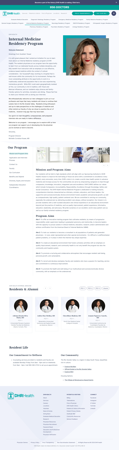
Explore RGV (69, 372)
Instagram (93, 400)
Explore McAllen (70, 367)
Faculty (11, 168)
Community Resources (73, 416)
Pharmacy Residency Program (39, 27)
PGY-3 (98, 288)
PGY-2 (90, 288)
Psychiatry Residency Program (60, 27)
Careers (45, 403)
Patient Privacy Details (73, 411)
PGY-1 (83, 288)
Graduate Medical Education (19, 19)
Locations (56, 13)
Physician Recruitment (50, 424)
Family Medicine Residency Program (97, 19)
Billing (68, 398)
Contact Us (13, 164)
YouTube (92, 406)
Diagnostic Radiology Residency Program (43, 19)
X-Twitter (93, 403)
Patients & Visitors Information (76, 408)
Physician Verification (49, 434)
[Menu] (113, 13)
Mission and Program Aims (18, 153)
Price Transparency (82, 13)
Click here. (76, 2)
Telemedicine (71, 400)
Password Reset (48, 427)
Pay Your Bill (102, 13)
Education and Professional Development (51, 431)
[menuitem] (19, 19)
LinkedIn (92, 408)
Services (24, 13)
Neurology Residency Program (61, 23)
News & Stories (47, 411)
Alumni (105, 288)
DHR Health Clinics (72, 406)
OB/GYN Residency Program (81, 23)
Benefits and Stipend (16, 177)
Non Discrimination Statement (66, 442)
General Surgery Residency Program (12, 23)
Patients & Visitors (34, 13)
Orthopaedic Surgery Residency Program (105, 23)
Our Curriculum (14, 172)
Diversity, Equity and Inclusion (19, 181)
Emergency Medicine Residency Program (71, 19)
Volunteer (46, 408)
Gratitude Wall (71, 414)
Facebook (93, 398)
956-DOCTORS (59, 7)
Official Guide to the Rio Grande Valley (78, 369)
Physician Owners (22, 442)
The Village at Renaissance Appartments (79, 380)
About (45, 398)
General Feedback (72, 419)
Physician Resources (49, 422)
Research (64, 13)
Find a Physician (47, 13)
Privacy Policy (35, 442)
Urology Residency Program (81, 27)
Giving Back (46, 414)
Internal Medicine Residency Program (37, 23)
